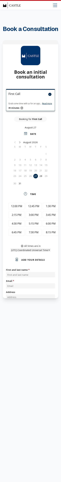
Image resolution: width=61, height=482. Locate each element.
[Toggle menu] (55, 5)
